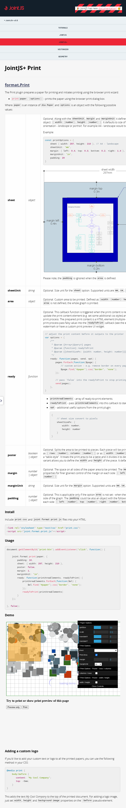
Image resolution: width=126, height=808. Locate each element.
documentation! (107, 8)
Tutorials (63, 27)
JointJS (63, 35)
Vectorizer (63, 49)
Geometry (63, 56)
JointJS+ (63, 42)
